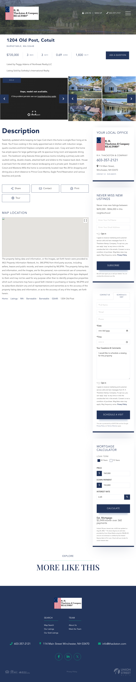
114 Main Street (65, 644)
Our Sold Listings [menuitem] (51, 633)
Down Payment (104, 480)
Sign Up (98, 13)
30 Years (104, 460)
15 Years (116, 460)
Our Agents (111, 174)
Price (99, 468)
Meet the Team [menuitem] (75, 629)
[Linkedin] (68, 656)
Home (5, 299)
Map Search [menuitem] (49, 625)
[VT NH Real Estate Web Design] (122, 672)
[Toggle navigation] (128, 13)
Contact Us (101, 174)
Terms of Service (112, 426)
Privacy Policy (122, 255)
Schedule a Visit (121, 296)
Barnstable (31, 299)
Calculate (113, 508)
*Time (99, 337)
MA (22, 299)
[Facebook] (58, 656)
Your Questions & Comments (109, 348)
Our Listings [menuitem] (49, 629)
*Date (99, 326)
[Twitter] (77, 656)
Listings (14, 299)
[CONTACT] (117, 55)
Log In (87, 13)
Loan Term (103, 456)
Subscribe (113, 266)
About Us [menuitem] (72, 625)
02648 (55, 299)
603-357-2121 (115, 13)
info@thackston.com (114, 644)
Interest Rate (103, 492)
